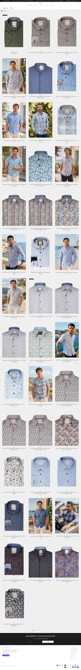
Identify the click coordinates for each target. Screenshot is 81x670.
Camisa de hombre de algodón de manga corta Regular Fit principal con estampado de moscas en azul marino (67, 493)
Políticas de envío (73, 652)
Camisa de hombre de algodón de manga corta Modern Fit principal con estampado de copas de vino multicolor (40, 449)
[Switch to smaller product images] (3, 11)
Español (69, 3)
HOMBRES (41, 5)
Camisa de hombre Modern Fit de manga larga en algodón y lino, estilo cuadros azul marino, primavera (66, 537)
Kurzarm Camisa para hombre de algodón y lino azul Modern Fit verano (14, 140)
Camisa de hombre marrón (14, 52)
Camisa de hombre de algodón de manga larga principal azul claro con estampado (40, 273)
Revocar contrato (73, 658)
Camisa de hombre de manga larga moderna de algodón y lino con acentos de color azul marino (14, 537)
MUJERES (36, 5)
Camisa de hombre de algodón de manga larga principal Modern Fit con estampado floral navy (14, 625)
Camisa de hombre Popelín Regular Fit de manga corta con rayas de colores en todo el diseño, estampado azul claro (40, 185)
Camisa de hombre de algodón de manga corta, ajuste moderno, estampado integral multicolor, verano (40, 361)
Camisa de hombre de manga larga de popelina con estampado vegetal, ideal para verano (14, 97)
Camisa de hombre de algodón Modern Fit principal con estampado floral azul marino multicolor (40, 581)
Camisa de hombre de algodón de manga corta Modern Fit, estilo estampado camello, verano (67, 53)
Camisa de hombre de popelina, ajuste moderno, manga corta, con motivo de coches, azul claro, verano (14, 229)
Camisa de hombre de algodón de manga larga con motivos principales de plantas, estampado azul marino (67, 581)
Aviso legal (72, 655)
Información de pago (74, 647)
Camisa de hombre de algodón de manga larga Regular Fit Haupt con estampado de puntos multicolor (14, 361)
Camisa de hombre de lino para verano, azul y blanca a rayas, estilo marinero (67, 272)
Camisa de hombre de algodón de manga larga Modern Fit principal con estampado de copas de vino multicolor (67, 405)
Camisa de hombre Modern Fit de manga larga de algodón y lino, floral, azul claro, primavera (14, 273)
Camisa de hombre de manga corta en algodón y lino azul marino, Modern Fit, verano (40, 537)
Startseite (6, 8)
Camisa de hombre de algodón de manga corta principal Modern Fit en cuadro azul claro (67, 141)
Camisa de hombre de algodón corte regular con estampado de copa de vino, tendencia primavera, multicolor (67, 449)
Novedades (30, 5)
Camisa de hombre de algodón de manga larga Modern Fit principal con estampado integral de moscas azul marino (40, 493)
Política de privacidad (74, 654)
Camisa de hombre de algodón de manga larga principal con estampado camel (40, 52)
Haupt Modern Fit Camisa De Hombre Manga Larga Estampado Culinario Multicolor (14, 493)
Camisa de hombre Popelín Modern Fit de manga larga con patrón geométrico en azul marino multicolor (14, 581)
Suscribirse (47, 641)
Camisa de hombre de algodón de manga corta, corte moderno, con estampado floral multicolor (40, 405)
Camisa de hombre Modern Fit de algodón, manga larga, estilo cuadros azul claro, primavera (40, 141)
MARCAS (46, 5)
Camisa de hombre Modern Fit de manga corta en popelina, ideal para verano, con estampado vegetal (67, 185)
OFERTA (51, 5)
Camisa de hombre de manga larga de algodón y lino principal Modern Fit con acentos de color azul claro (40, 97)
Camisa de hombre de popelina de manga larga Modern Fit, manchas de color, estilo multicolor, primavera (67, 361)
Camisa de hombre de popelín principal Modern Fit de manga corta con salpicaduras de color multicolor (14, 405)
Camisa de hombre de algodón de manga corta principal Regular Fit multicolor (40, 316)
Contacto (72, 657)
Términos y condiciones (74, 649)
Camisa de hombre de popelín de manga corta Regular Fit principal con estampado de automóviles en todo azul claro (40, 229)
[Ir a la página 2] (47, 630)
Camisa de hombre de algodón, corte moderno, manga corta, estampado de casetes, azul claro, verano (67, 229)
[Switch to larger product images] (1, 11)
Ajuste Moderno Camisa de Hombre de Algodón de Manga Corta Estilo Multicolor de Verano (14, 317)
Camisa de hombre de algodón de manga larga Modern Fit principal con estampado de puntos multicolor (67, 317)
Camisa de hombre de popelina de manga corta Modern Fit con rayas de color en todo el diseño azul (14, 185)
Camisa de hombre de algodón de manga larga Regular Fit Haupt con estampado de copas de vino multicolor (14, 449)
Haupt (14, 95)
